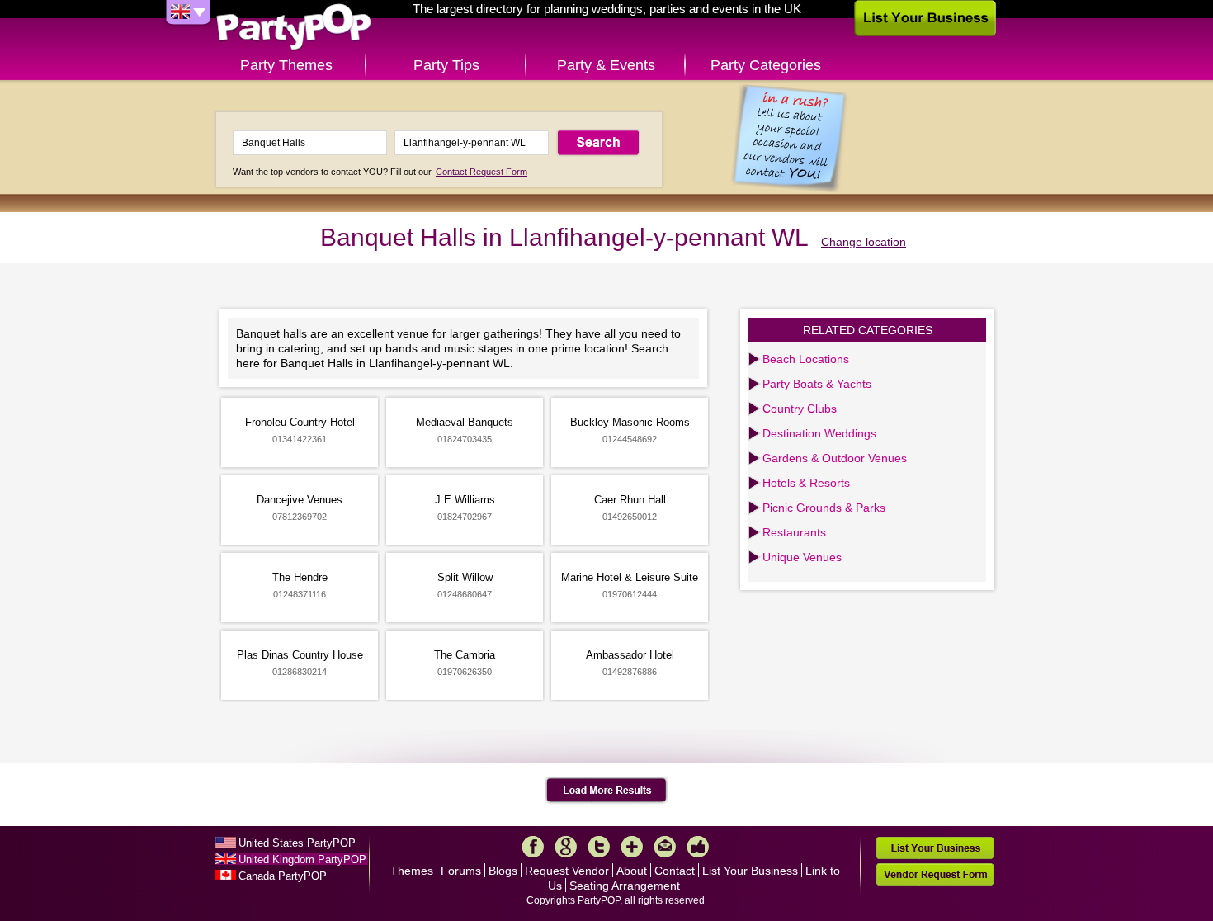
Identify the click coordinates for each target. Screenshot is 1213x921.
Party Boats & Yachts (816, 383)
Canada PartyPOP (282, 876)
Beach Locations (805, 359)
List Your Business (750, 870)
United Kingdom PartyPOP (302, 859)
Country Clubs (799, 408)
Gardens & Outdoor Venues (834, 458)
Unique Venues (802, 557)
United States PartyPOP (297, 843)
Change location (863, 241)
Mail (665, 846)
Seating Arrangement (624, 885)
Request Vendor (567, 870)
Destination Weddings (819, 433)
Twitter (599, 846)
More (632, 846)
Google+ (566, 846)
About (631, 870)
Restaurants (794, 532)
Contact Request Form (481, 172)
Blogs (503, 870)
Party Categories (765, 65)
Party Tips (446, 65)
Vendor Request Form (935, 874)
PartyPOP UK (293, 27)
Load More (606, 791)
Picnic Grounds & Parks (823, 507)
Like (698, 846)
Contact (674, 870)
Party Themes (286, 65)
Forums (461, 870)
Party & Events (606, 65)
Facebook (533, 846)
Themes (411, 870)
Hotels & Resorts (806, 482)
